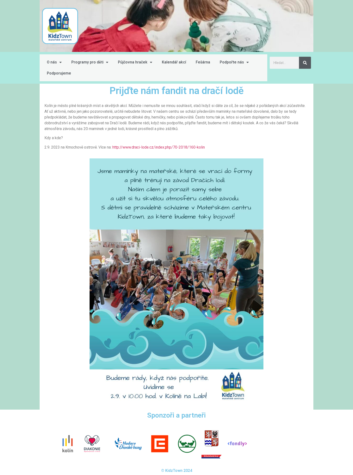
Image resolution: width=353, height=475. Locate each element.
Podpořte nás (232, 62)
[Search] (305, 63)
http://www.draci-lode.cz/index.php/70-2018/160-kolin (158, 147)
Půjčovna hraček (132, 62)
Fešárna (203, 62)
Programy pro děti (87, 62)
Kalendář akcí (174, 62)
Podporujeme (59, 73)
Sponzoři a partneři (176, 415)
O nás (52, 62)
